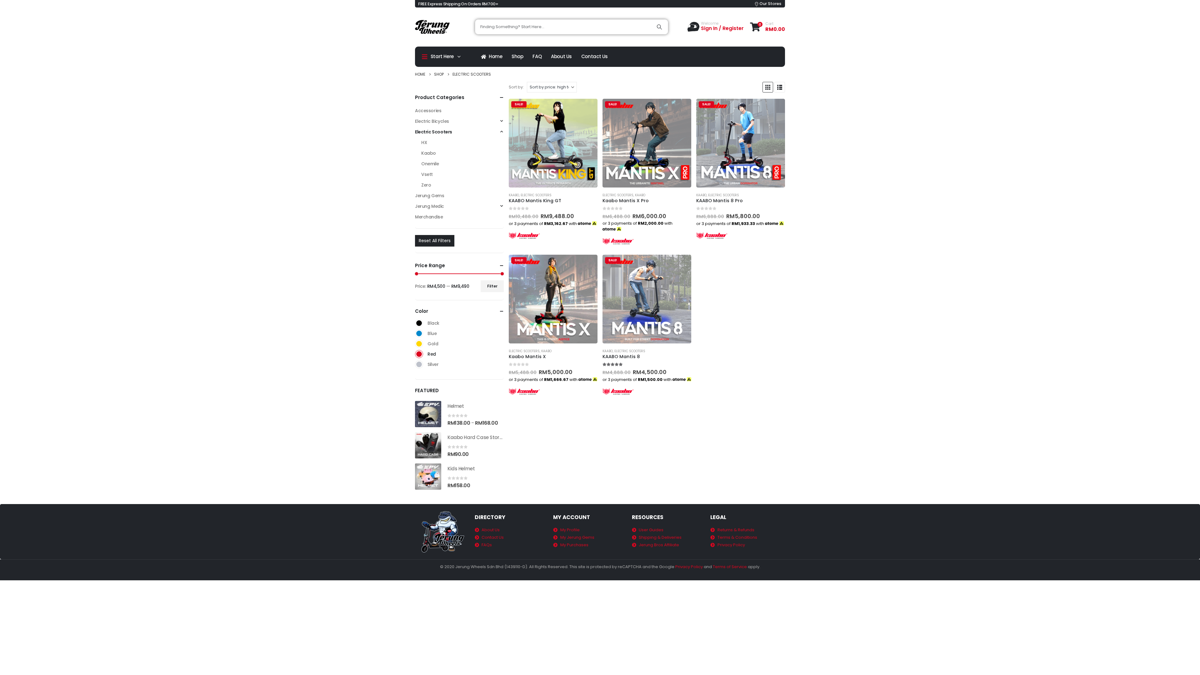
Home (495, 56)
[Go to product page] (428, 414)
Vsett (427, 174)
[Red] (419, 354)
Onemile (430, 164)
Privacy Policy (689, 567)
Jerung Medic (429, 206)
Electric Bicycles (432, 121)
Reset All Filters (435, 241)
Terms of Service (730, 567)
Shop (517, 56)
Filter (492, 286)
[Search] (659, 27)
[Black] (419, 323)
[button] (767, 87)
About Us (561, 56)
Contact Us (594, 56)
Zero (426, 185)
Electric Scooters (536, 195)
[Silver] (419, 364)
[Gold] (419, 344)
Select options (587, 109)
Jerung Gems (429, 195)
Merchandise (429, 217)
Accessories (428, 111)
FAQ (537, 56)
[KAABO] (524, 235)
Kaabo (514, 195)
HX (424, 142)
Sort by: (516, 87)
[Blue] (419, 333)
